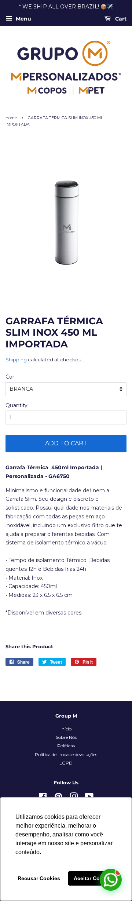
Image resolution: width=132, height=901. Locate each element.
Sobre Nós (66, 737)
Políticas (66, 745)
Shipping (16, 359)
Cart (120, 18)
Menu (22, 18)
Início (66, 729)
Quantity (16, 405)
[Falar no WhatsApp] (111, 880)
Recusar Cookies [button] (39, 878)
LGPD (66, 763)
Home (11, 118)
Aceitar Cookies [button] (93, 878)
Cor (10, 376)
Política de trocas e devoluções (66, 754)
